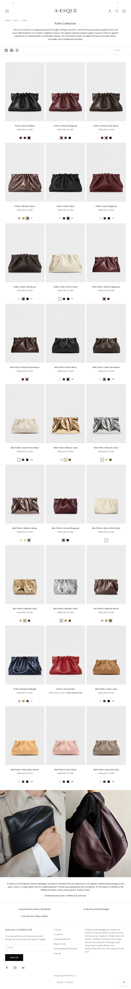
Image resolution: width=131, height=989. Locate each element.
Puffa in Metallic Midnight (24, 689)
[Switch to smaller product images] (11, 50)
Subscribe (14, 957)
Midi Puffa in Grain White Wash (25, 447)
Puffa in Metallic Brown (24, 206)
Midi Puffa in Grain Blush (65, 769)
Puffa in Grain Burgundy (106, 206)
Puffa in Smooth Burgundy (65, 126)
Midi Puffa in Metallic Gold (65, 447)
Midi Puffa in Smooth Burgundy (106, 287)
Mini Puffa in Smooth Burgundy (65, 528)
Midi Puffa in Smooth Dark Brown (24, 367)
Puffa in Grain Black (65, 206)
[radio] (21, 138)
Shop (16, 20)
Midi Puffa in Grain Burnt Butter (25, 769)
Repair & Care (60, 944)
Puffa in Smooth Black (25, 126)
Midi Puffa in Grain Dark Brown (106, 367)
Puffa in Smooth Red (65, 689)
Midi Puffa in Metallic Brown (24, 528)
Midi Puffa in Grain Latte (106, 689)
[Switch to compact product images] (17, 50)
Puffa (24, 20)
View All (32, 872)
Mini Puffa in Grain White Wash (106, 528)
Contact (58, 929)
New (98, 872)
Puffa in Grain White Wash (65, 287)
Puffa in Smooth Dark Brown (106, 126)
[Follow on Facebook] (6, 967)
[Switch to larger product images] (6, 50)
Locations (58, 934)
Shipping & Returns (62, 939)
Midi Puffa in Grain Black (65, 367)
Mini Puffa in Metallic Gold (25, 608)
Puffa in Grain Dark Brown (24, 287)
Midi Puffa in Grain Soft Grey (106, 769)
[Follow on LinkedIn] (23, 967)
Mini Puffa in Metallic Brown (106, 608)
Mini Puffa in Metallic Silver (65, 608)
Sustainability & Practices (65, 948)
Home (7, 20)
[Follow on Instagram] (15, 967)
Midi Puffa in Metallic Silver (106, 447)
